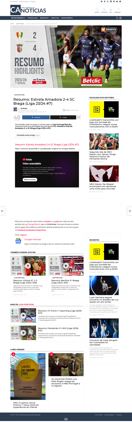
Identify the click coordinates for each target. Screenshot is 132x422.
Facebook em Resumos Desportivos (31, 230)
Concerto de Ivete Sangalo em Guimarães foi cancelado (103, 342)
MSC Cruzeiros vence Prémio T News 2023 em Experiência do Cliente (26, 405)
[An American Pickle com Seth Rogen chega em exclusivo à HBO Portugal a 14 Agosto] (66, 364)
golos (57, 221)
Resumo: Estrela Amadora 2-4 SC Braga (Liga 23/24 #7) (47, 144)
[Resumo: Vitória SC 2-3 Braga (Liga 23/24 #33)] (28, 266)
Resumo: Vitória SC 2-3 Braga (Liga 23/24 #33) (25, 281)
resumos (47, 221)
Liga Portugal (19, 277)
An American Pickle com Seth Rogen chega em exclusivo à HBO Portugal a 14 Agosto (65, 382)
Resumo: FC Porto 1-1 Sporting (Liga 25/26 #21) (60, 312)
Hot (110, 12)
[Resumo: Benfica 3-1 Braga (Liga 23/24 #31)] (66, 266)
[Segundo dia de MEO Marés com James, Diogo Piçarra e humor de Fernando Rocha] (104, 141)
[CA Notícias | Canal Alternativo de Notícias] (66, 419)
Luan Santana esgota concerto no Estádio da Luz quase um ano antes (103, 299)
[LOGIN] (120, 18)
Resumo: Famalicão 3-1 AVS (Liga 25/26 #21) (58, 329)
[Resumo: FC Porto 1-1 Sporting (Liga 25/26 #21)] (23, 315)
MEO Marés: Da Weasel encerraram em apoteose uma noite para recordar (102, 186)
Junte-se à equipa (24, 1)
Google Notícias (32, 239)
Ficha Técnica (14, 1)
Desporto (44, 18)
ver (38, 135)
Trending (117, 12)
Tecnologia (32, 18)
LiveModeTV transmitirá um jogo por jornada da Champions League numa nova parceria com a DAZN (104, 123)
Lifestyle (55, 18)
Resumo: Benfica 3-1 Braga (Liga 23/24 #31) (65, 281)
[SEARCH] (117, 18)
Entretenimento (18, 18)
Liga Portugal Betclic (32, 224)
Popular (104, 12)
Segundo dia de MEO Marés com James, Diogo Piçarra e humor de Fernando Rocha (102, 155)
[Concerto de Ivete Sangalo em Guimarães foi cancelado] (104, 328)
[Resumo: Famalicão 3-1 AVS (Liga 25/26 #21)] (23, 333)
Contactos (32, 1)
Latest (97, 12)
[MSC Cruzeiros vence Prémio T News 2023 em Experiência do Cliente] (28, 376)
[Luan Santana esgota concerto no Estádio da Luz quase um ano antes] (104, 285)
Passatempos (67, 18)
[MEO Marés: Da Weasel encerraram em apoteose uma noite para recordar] (104, 173)
